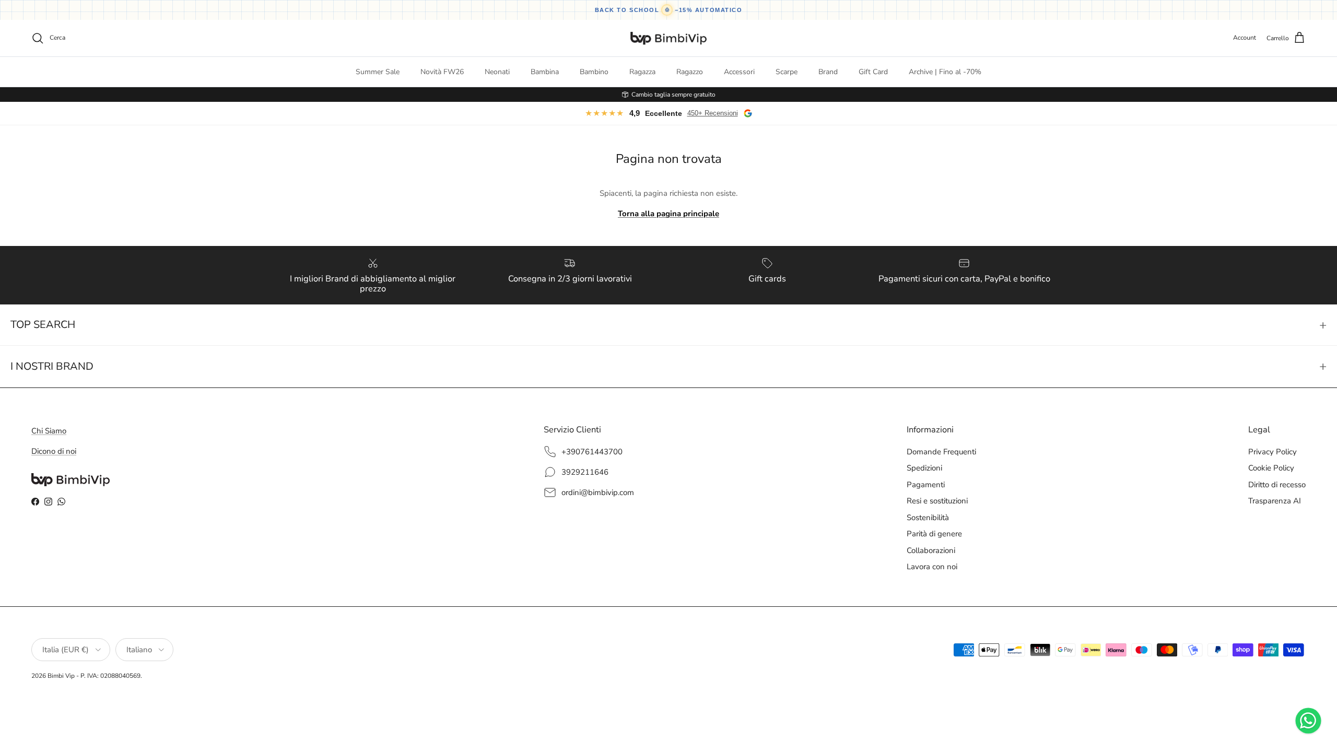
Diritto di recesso (1277, 484)
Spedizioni (924, 468)
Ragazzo (689, 72)
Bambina (545, 72)
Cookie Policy (1271, 468)
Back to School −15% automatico (669, 10)
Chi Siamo (48, 431)
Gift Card (873, 72)
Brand (828, 72)
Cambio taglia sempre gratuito (673, 94)
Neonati (497, 72)
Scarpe (786, 72)
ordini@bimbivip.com (597, 492)
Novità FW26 (442, 72)
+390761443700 (592, 451)
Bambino (594, 72)
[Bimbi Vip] (668, 38)
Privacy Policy (1272, 451)
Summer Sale (378, 72)
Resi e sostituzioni (937, 501)
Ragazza (642, 72)
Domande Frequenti (941, 451)
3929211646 (584, 472)
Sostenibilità (928, 517)
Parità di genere (934, 533)
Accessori (739, 72)
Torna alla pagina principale (668, 213)
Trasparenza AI (1274, 501)
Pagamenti (926, 484)
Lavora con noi (932, 566)
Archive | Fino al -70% (945, 72)
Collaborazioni (931, 550)
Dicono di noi (53, 451)
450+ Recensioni (712, 113)
